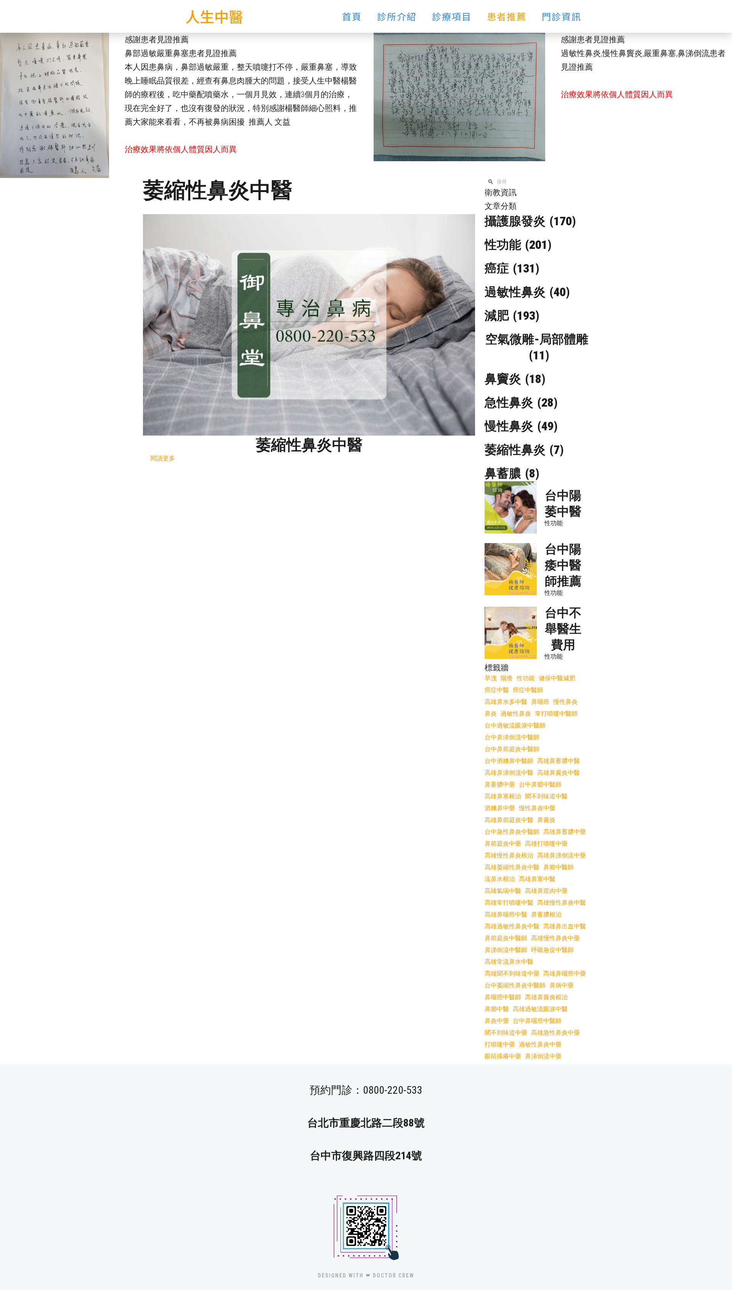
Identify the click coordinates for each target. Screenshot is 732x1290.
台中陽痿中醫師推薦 (563, 565)
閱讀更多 (163, 458)
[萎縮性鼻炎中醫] (309, 325)
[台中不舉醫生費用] (511, 633)
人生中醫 (214, 16)
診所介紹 (397, 16)
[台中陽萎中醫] (511, 507)
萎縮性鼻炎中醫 (309, 445)
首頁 (352, 16)
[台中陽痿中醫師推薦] (511, 569)
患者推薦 (507, 16)
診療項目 (452, 16)
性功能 (553, 523)
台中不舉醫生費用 (563, 629)
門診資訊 (561, 16)
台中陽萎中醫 (563, 503)
